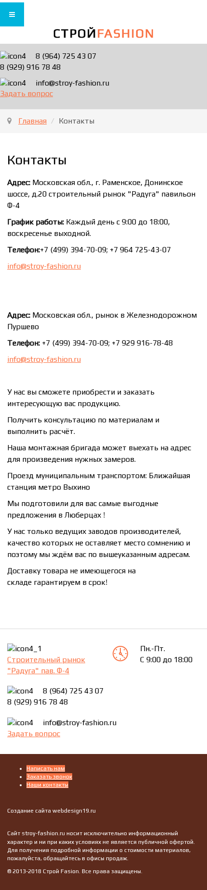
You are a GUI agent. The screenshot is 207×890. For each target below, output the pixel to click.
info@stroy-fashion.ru (44, 266)
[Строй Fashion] (103, 33)
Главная (32, 120)
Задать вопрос (26, 93)
